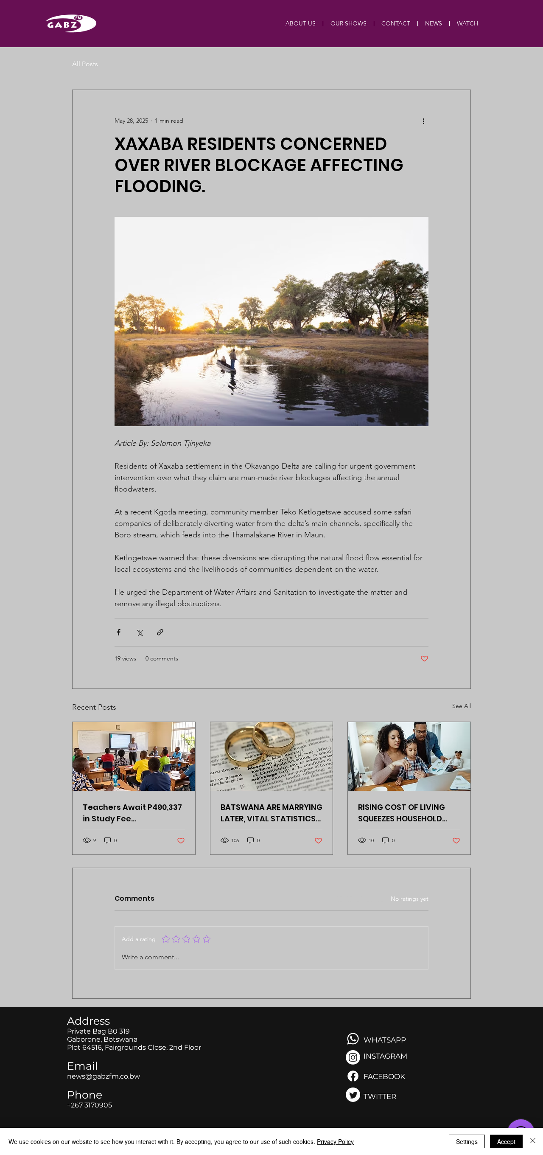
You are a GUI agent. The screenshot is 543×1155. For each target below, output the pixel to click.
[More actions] (423, 120)
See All (461, 706)
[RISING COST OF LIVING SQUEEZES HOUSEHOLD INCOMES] (409, 756)
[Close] (533, 1141)
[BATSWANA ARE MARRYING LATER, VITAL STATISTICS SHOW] (271, 756)
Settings (467, 1141)
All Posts (85, 64)
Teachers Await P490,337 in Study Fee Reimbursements (132, 813)
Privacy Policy (335, 1141)
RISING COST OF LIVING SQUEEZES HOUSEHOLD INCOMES (401, 813)
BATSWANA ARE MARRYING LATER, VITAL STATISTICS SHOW (271, 813)
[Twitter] (353, 1095)
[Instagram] (353, 1057)
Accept (506, 1141)
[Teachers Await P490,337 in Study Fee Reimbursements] (134, 756)
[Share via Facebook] (119, 632)
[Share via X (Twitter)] (139, 632)
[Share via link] (160, 632)
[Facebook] (353, 1076)
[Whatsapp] (353, 1038)
